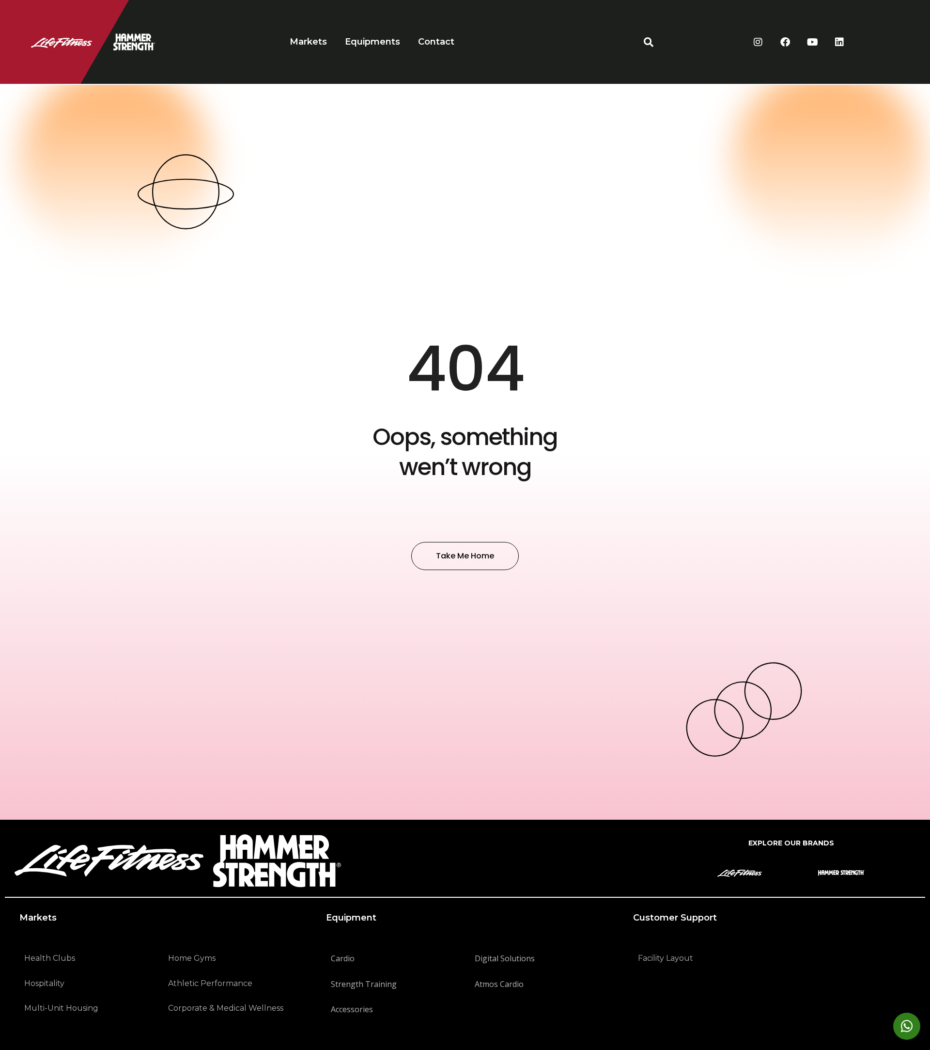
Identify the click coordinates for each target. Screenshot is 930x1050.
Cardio (343, 958)
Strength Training (364, 984)
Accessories (352, 1009)
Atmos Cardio (499, 984)
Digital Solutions (505, 958)
